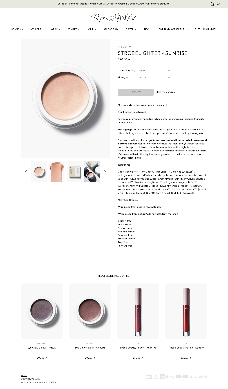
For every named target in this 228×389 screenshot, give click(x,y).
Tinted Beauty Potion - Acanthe (138, 347)
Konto (24, 375)
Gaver (130, 29)
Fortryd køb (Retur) (172, 29)
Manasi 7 (124, 47)
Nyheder (36, 29)
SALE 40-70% (110, 29)
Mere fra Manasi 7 (165, 92)
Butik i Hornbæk (206, 29)
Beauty (72, 29)
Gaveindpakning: (127, 70)
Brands (16, 29)
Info (146, 29)
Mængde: (123, 77)
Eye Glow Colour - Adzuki (42, 347)
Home (90, 29)
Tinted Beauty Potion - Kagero (186, 347)
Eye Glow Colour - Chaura (90, 347)
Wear (54, 29)
